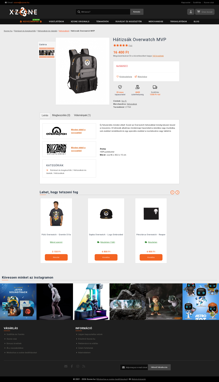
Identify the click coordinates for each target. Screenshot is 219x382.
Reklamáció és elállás (88, 343)
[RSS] (84, 366)
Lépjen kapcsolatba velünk (90, 334)
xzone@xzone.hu (18, 3)
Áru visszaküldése (15, 348)
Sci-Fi (124, 101)
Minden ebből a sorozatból (78, 131)
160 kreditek (158, 56)
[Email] (66, 366)
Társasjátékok (178, 21)
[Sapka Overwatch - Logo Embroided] (106, 213)
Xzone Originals (80, 21)
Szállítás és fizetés (15, 334)
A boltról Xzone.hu (86, 339)
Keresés (136, 12)
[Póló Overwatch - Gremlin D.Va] (56, 213)
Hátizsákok (132, 104)
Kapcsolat (185, 3)
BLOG (196, 21)
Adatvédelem (84, 353)
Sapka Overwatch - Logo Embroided (106, 234)
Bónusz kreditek (14, 343)
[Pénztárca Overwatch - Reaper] (151, 213)
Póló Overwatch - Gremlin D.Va (56, 234)
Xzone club (209, 3)
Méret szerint (56, 242)
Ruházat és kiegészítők (129, 21)
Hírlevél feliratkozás (159, 367)
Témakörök (102, 21)
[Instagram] (78, 366)
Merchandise (156, 21)
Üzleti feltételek (85, 348)
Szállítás (197, 3)
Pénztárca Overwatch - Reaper (151, 234)
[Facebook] (72, 366)
